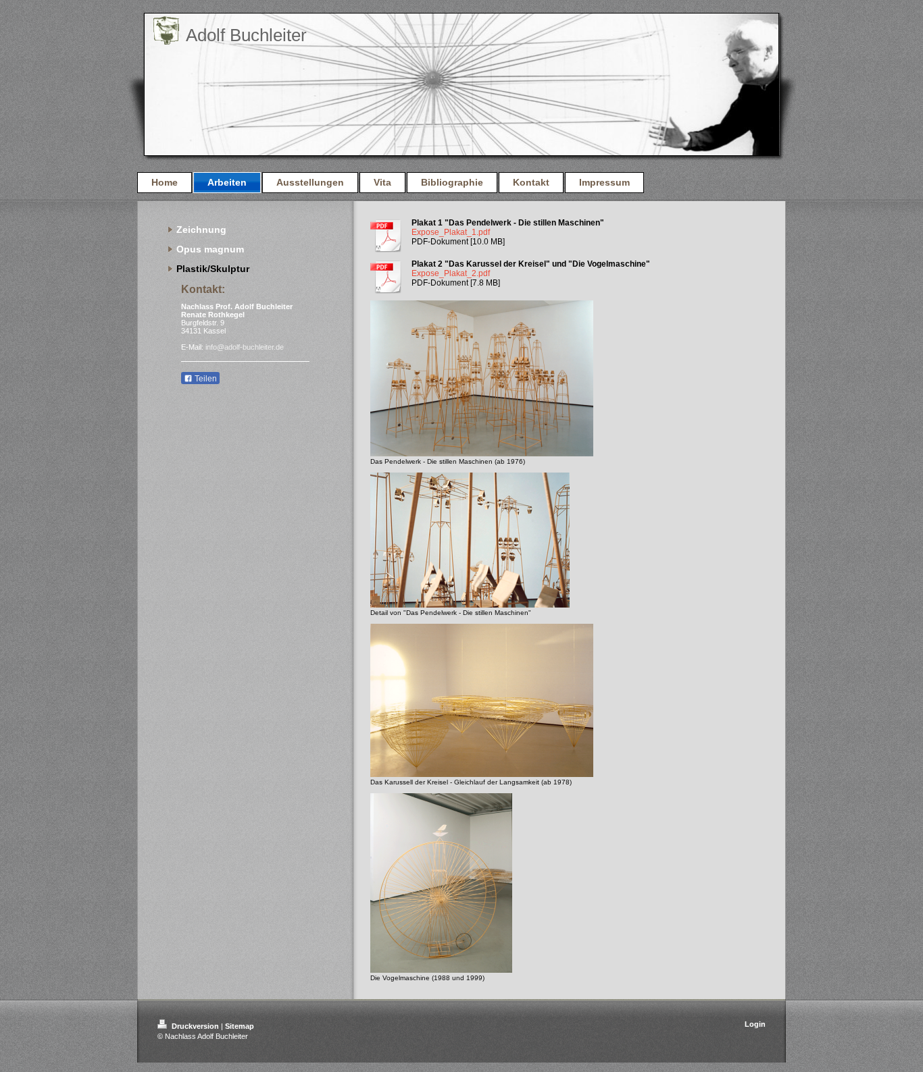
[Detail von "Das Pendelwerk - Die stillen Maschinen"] (470, 540)
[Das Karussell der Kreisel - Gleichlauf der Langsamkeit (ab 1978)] (481, 700)
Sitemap (239, 1026)
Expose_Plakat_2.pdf (450, 273)
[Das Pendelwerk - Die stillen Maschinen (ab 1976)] (481, 378)
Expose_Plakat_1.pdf (450, 232)
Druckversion (195, 1026)
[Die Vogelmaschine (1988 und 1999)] (441, 883)
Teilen (205, 378)
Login (755, 1024)
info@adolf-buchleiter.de (244, 347)
